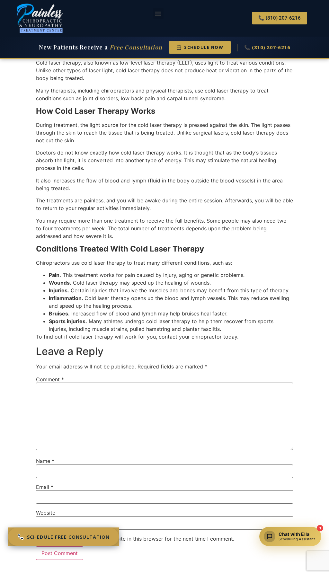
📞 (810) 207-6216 (267, 47)
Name (45, 461)
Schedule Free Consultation (68, 537)
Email (44, 487)
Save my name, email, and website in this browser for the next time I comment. (138, 538)
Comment (50, 379)
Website (45, 512)
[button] (158, 13)
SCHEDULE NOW (203, 47)
